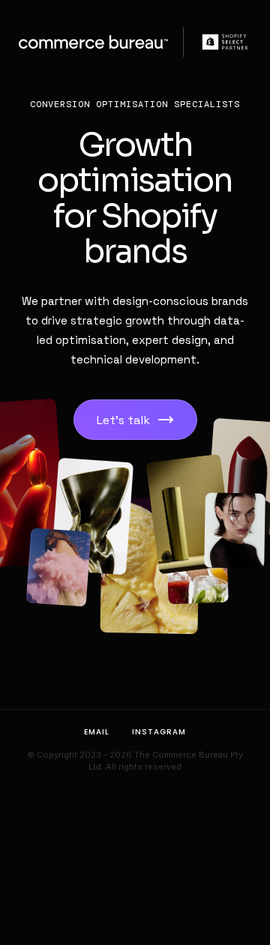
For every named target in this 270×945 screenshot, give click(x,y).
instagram (159, 731)
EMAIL (97, 731)
